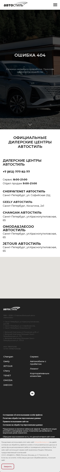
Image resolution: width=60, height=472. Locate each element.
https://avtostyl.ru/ (42, 442)
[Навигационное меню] (55, 4)
